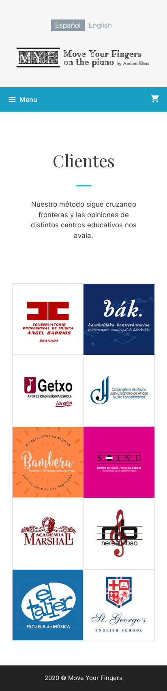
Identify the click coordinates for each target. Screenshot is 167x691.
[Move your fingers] (83, 56)
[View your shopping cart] (154, 99)
